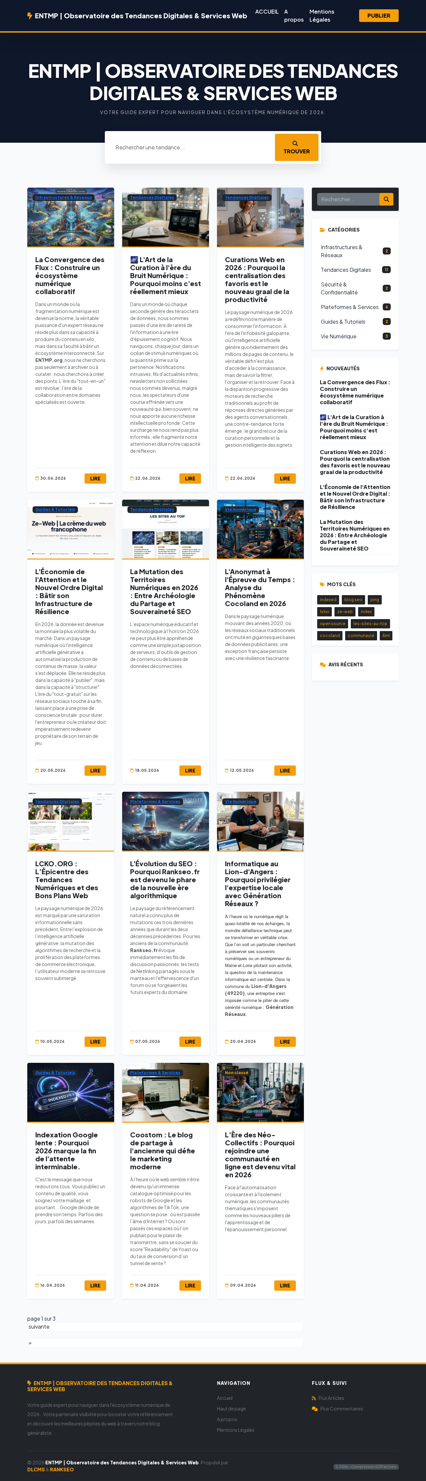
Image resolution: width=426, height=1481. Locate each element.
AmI (386, 635)
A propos (294, 15)
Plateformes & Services (155, 801)
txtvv (324, 611)
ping (374, 599)
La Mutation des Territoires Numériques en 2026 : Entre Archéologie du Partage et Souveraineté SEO (164, 591)
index (366, 611)
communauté (361, 635)
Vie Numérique (240, 509)
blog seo (353, 599)
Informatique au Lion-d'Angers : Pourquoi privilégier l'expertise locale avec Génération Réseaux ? (258, 883)
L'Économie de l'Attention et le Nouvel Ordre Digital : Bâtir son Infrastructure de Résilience (69, 591)
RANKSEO (62, 1469)
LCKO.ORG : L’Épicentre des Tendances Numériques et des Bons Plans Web (66, 879)
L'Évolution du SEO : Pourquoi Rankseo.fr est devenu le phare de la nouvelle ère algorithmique (165, 879)
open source (332, 623)
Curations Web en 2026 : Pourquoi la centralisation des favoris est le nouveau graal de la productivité (257, 279)
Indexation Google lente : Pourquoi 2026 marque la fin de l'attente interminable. (66, 1150)
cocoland (330, 635)
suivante (39, 1326)
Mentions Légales (322, 15)
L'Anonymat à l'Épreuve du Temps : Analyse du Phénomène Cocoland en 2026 (260, 587)
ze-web (345, 611)
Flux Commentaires (341, 1408)
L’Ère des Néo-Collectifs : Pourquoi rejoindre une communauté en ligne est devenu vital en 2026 (260, 1154)
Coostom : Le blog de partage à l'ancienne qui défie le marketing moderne (162, 1150)
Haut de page (231, 1408)
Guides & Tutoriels (55, 509)
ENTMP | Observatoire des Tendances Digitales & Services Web (141, 15)
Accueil (225, 1398)
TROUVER (297, 151)
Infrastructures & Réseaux (63, 197)
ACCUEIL (267, 11)
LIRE (95, 478)
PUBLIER (378, 15)
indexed (328, 599)
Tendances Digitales (152, 197)
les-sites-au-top (370, 623)
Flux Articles (331, 1398)
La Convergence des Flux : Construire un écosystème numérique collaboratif (70, 275)
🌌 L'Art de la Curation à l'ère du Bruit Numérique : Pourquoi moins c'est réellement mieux (165, 275)
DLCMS (36, 1469)
